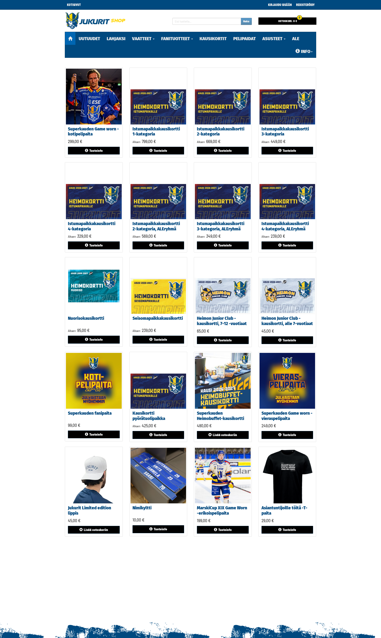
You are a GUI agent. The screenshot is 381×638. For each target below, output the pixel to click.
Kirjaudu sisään (280, 5)
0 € (289, 20)
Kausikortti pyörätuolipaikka (149, 416)
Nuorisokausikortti (86, 318)
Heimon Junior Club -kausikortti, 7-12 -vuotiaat (222, 321)
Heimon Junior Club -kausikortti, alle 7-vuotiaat (287, 321)
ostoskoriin (225, 435)
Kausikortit (213, 38)
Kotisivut (74, 5)
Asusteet (272, 38)
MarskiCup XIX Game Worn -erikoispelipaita (222, 510)
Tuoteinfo (96, 150)
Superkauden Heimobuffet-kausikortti (220, 416)
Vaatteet (142, 38)
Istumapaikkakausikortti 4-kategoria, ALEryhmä (285, 226)
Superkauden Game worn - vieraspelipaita (286, 416)
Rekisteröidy (305, 5)
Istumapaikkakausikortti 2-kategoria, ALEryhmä (156, 226)
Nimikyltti (142, 507)
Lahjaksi (116, 38)
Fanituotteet (176, 38)
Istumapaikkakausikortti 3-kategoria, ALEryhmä (220, 226)
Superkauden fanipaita (90, 413)
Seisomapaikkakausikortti (158, 318)
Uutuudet (89, 38)
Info (305, 51)
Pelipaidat (244, 38)
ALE (295, 38)
